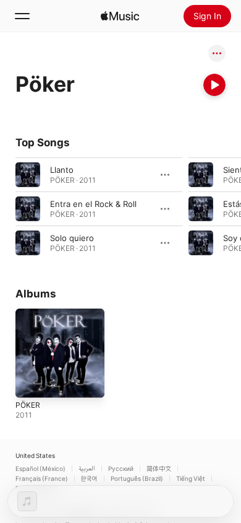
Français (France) (41, 478)
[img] (120, 16)
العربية (86, 468)
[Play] (214, 85)
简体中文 (158, 468)
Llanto (62, 170)
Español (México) (40, 468)
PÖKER (27, 405)
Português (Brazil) (137, 478)
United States (35, 455)
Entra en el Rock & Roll (93, 204)
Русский (120, 468)
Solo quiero (72, 238)
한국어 (89, 478)
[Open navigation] (22, 16)
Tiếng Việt (190, 478)
